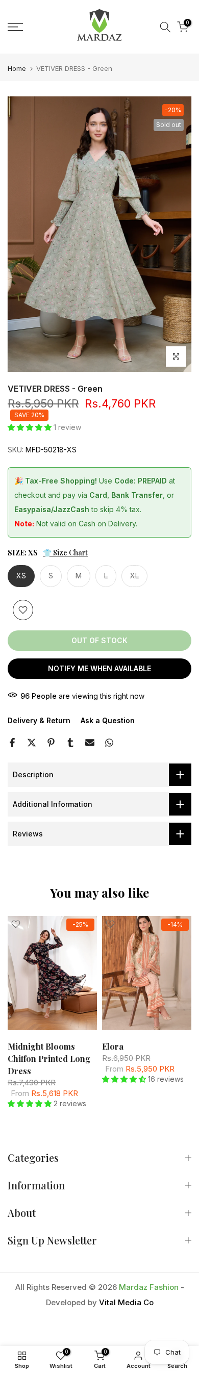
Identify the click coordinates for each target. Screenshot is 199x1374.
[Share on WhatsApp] (109, 742)
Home (17, 68)
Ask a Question (108, 720)
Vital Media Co (126, 1302)
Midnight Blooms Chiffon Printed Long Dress (49, 1058)
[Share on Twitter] (31, 742)
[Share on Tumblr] (70, 742)
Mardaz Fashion (149, 1287)
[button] (31, 427)
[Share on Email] (89, 742)
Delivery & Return (39, 720)
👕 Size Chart (65, 552)
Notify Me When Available (99, 668)
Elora (112, 1046)
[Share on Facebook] (12, 742)
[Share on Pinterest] (51, 742)
